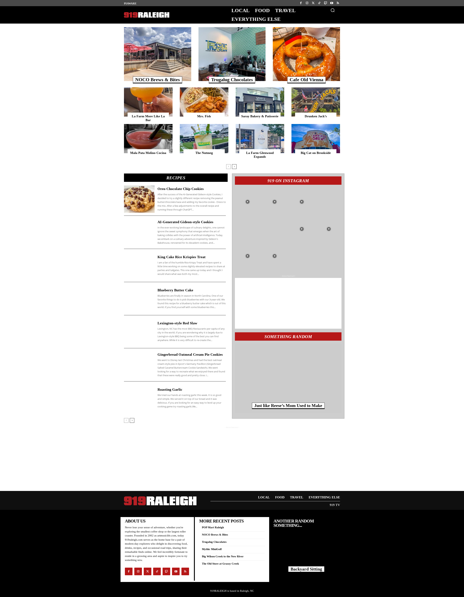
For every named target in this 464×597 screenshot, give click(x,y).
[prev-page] (228, 166)
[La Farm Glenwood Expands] (260, 138)
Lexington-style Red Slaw (177, 323)
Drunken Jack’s (316, 116)
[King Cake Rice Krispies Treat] (139, 265)
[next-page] (234, 166)
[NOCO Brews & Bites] (157, 54)
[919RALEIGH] (146, 15)
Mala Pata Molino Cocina (148, 153)
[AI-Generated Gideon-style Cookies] (139, 232)
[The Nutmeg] (204, 138)
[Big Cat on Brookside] (315, 138)
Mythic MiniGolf (212, 549)
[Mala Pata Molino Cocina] (148, 138)
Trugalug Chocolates (232, 79)
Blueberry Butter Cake (175, 290)
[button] (332, 10)
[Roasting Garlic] (139, 398)
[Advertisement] (288, 303)
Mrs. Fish (204, 116)
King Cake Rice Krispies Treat (182, 257)
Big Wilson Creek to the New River (223, 556)
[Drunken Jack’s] (315, 102)
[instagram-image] (247, 201)
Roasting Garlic (170, 389)
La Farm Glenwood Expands (260, 155)
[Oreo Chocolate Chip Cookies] (139, 199)
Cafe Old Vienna (306, 79)
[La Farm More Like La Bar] (148, 102)
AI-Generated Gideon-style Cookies (185, 222)
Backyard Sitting (306, 569)
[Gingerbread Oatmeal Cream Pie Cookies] (139, 365)
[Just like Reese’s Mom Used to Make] (288, 375)
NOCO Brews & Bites (157, 79)
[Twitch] (325, 3)
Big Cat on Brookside (316, 153)
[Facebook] (301, 3)
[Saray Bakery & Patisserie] (260, 102)
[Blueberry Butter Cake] (139, 298)
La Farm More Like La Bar (148, 118)
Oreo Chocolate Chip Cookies (181, 189)
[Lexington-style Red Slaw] (139, 332)
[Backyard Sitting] (306, 551)
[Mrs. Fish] (204, 102)
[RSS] (338, 3)
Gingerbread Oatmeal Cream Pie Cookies (190, 354)
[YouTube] (332, 3)
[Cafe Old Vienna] (306, 54)
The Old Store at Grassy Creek (220, 563)
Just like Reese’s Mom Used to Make (288, 405)
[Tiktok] (319, 3)
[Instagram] (307, 3)
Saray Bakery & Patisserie (259, 116)
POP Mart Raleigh (213, 527)
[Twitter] (313, 3)
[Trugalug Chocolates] (232, 54)
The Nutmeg (204, 153)
